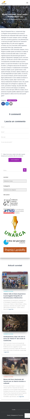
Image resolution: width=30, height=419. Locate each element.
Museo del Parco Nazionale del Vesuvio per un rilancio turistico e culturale (14, 381)
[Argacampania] (4, 3)
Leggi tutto (10, 309)
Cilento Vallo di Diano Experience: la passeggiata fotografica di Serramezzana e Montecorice (14, 296)
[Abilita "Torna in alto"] (27, 416)
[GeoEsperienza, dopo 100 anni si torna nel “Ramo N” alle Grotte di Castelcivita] (15, 322)
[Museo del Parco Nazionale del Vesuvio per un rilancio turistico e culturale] (15, 365)
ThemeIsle (20, 415)
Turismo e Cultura (12, 100)
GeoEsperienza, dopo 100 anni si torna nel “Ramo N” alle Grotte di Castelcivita (14, 338)
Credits (13, 409)
